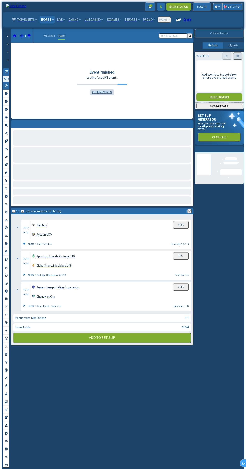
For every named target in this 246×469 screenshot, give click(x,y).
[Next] (22, 211)
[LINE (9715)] (14, 36)
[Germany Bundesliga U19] (29, 36)
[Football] (22, 36)
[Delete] (189, 211)
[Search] (190, 35)
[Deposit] (161, 7)
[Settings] (217, 6)
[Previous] (13, 211)
